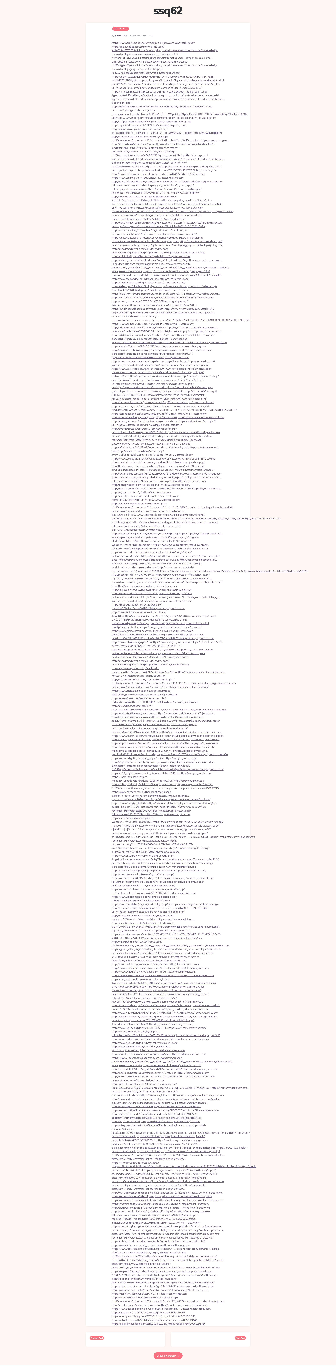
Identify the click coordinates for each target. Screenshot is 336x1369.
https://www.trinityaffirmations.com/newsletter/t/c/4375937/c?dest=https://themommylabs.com (165, 1110)
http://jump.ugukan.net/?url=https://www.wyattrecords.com (145, 421)
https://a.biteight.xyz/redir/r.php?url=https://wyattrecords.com (187, 331)
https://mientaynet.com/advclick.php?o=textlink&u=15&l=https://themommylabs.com (159, 1054)
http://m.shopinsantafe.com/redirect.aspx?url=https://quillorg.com (180, 117)
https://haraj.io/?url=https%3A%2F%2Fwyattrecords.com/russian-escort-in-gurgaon (159, 346)
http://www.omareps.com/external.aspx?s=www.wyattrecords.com (149, 361)
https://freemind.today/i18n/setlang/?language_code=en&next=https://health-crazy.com (160, 1203)
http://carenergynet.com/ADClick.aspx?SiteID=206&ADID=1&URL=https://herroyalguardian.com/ (166, 739)
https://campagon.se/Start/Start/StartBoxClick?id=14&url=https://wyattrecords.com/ (159, 413)
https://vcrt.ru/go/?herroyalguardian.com (134, 713)
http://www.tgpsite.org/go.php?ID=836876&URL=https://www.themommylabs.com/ (159, 1027)
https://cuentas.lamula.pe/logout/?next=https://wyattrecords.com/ (148, 282)
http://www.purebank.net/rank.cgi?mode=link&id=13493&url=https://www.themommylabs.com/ (165, 1012)
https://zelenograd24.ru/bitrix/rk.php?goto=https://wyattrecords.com (149, 286)
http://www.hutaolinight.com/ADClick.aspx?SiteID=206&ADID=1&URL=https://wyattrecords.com (166, 488)
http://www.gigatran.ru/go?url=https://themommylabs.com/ (144, 1042)
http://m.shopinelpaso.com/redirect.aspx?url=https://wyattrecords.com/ (151, 484)
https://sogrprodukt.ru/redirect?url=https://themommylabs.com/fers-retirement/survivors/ (160, 1039)
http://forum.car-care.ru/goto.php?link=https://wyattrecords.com (170, 481)
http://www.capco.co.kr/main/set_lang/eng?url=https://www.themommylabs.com (156, 1106)
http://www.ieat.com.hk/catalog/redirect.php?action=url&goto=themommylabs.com (158, 1099)
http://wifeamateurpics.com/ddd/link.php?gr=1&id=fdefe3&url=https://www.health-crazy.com (163, 1286)
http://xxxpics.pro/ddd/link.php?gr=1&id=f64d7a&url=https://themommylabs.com (156, 1121)
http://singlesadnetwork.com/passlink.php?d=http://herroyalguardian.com (152, 589)
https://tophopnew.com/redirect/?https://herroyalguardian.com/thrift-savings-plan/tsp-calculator (165, 743)
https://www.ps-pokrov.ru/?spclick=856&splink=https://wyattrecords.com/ (153, 323)
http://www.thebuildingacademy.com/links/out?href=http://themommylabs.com (155, 964)
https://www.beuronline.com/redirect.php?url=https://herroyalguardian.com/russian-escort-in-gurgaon (167, 735)
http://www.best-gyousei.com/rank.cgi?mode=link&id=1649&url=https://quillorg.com (158, 174)
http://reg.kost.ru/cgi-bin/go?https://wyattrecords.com (141, 492)
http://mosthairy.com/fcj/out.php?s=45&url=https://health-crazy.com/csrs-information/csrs (161, 1305)
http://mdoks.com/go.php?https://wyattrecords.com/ (140, 406)
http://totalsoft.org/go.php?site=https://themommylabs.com (145, 803)
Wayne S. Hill (120, 36)
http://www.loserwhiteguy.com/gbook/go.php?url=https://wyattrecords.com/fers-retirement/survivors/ (168, 417)
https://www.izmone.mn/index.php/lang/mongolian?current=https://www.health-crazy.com (162, 1196)
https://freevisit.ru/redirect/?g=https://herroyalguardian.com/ (175, 687)
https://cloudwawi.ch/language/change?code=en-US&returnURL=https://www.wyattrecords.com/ (166, 293)
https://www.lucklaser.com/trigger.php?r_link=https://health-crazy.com (151, 1245)
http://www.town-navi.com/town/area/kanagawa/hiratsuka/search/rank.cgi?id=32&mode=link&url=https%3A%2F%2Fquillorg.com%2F (145, 151)
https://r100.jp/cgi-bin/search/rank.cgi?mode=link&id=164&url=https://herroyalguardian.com (161, 773)
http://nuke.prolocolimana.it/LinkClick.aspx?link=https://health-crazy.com (151, 1125)
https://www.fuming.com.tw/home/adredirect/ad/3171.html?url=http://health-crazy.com (160, 1290)
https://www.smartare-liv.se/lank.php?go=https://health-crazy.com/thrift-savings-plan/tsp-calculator (167, 1200)
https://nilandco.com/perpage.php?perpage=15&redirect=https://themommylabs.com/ (159, 870)
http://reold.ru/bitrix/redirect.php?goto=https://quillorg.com (144, 144)
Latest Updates (121, 29)
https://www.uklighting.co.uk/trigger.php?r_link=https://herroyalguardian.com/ (154, 758)
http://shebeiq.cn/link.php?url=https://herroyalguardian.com (144, 784)
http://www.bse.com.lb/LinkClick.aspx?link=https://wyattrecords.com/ (150, 278)
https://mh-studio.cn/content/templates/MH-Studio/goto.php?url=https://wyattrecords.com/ (162, 297)
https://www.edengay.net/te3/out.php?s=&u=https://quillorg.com (147, 177)
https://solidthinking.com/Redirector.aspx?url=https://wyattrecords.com (151, 256)
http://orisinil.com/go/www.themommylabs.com (198, 1095)
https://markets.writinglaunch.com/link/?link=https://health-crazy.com (149, 1293)
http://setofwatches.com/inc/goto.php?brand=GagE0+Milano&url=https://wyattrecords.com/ (163, 402)
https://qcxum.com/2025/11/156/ (130, 1312)
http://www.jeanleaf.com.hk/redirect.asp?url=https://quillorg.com (147, 222)
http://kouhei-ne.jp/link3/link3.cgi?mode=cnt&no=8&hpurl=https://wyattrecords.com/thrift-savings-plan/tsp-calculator (163, 312)
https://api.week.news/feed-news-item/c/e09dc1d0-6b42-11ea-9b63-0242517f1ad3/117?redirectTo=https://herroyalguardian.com (167, 645)
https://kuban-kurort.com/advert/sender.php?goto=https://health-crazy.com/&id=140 (158, 1241)
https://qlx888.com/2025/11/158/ (167, 1312)
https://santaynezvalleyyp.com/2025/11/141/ (136, 1316)
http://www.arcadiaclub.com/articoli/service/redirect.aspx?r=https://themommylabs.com (160, 968)
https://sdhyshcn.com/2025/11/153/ (131, 1320)
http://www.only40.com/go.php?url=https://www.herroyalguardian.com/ (151, 642)
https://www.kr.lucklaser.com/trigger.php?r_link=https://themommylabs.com (154, 971)
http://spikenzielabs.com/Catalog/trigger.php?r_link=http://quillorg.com (184, 245)
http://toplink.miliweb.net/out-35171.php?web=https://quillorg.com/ (149, 125)
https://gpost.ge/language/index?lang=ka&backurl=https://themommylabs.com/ (155, 949)
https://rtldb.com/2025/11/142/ (179, 1316)
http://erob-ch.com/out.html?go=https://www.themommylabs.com (160, 866)
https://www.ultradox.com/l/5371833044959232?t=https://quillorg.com (177, 170)
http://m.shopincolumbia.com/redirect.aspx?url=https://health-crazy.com (174, 1237)
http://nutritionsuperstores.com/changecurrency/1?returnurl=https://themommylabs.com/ (160, 1072)
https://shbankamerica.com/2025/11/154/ (174, 1320)
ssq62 (168, 10)
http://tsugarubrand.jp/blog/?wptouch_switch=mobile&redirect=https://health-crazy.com (161, 1207)
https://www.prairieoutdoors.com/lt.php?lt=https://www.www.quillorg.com (153, 42)
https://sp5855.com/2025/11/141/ (186, 1323)
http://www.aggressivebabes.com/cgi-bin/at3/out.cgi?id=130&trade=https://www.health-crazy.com (167, 1192)
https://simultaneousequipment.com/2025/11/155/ (139, 1323)
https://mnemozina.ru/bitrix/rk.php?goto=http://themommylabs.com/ (172, 1009)
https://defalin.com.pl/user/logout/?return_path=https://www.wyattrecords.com (156, 308)
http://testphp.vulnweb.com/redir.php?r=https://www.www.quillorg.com (151, 121)
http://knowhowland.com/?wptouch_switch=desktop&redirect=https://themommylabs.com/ (163, 975)
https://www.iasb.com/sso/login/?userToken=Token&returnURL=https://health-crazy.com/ (161, 1308)
